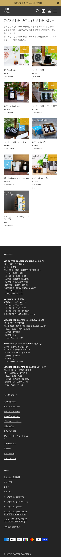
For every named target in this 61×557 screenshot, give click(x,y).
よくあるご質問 (10, 431)
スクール (7, 492)
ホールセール (9, 453)
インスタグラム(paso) (13, 506)
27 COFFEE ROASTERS (20, 554)
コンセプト (8, 482)
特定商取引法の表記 (12, 416)
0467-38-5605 (17, 362)
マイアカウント (10, 458)
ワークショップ (10, 443)
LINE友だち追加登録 (12, 527)
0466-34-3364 (17, 291)
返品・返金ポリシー (12, 411)
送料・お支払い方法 (12, 406)
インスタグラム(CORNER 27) (16, 502)
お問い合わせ (9, 426)
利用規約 (7, 448)
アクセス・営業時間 (12, 477)
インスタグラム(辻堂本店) (14, 497)
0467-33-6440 (17, 385)
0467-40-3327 (17, 338)
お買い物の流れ (10, 401)
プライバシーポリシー (12, 421)
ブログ (6, 487)
